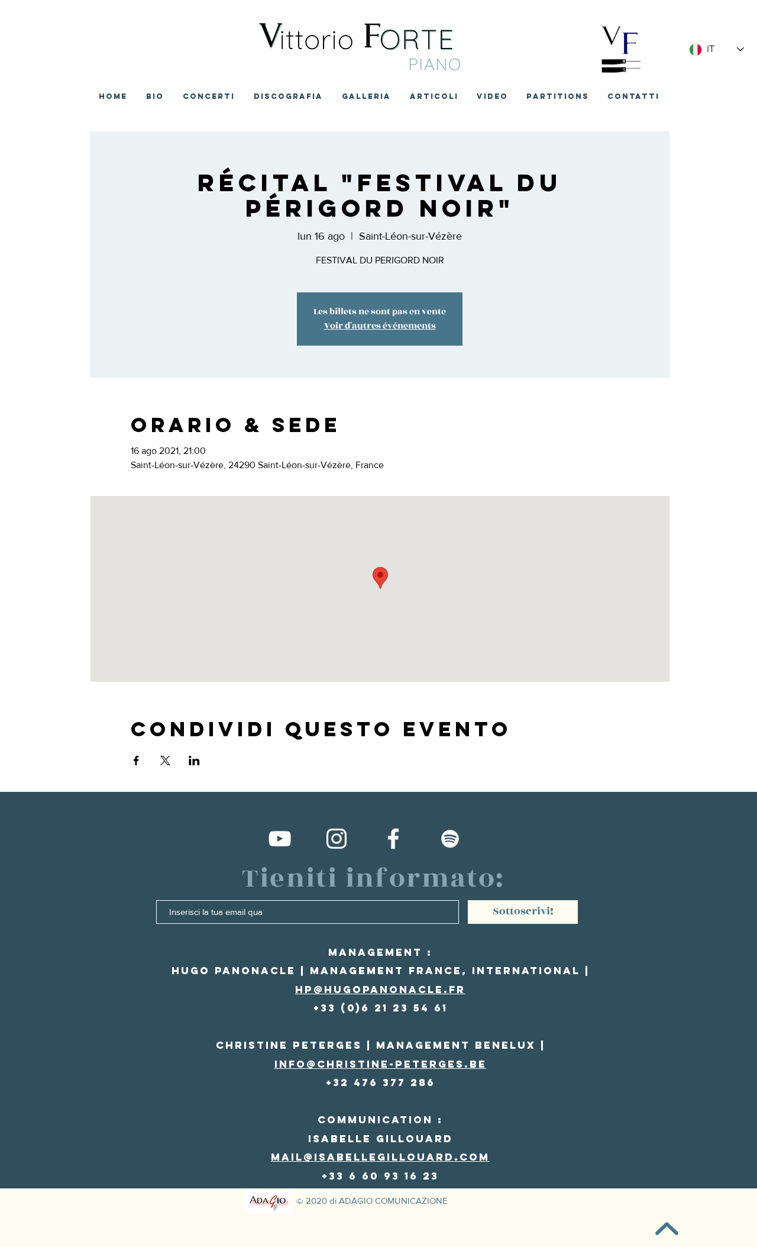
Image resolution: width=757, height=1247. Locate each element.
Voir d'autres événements (380, 326)
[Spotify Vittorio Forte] (450, 838)
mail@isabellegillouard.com (380, 1157)
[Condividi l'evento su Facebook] (136, 760)
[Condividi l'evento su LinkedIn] (194, 760)
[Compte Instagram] (336, 838)
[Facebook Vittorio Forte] (393, 838)
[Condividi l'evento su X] (165, 760)
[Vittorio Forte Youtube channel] (279, 838)
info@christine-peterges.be (380, 1064)
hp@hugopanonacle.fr (380, 989)
